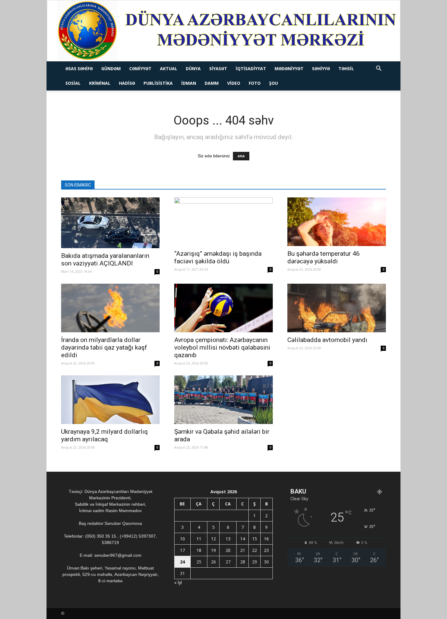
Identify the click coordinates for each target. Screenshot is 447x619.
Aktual (168, 68)
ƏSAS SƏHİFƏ (79, 68)
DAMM (212, 83)
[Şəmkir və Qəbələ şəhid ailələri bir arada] (223, 399)
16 (266, 539)
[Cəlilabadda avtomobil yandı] (336, 308)
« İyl (178, 582)
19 (213, 550)
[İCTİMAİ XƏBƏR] (223, 31)
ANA (241, 156)
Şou (273, 83)
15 (254, 539)
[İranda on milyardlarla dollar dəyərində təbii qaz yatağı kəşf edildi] (110, 308)
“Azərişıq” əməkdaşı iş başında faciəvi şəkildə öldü (218, 257)
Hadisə (127, 83)
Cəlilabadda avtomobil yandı (327, 340)
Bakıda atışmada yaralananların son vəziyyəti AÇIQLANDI (105, 259)
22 (254, 550)
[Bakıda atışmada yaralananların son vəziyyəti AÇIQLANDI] (110, 222)
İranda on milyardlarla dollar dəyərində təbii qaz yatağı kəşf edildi (104, 347)
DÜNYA (193, 68)
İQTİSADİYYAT (251, 68)
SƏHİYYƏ (321, 68)
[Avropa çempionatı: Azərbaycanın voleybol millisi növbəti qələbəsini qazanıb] (223, 308)
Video (233, 83)
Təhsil (346, 68)
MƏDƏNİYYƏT (289, 68)
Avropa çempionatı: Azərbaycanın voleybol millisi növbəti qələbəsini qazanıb (222, 347)
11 (198, 539)
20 (228, 550)
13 (228, 539)
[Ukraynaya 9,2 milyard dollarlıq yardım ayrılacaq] (110, 399)
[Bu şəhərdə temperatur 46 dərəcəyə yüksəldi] (336, 221)
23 (266, 550)
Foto (255, 83)
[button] (378, 69)
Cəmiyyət (140, 68)
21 (242, 550)
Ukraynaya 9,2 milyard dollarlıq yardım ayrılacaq (104, 435)
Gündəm (111, 68)
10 (182, 539)
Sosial (73, 83)
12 (213, 539)
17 (182, 550)
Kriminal (99, 83)
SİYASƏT (218, 68)
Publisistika (158, 83)
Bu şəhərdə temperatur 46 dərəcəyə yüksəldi (323, 257)
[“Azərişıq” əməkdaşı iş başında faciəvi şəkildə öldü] (223, 221)
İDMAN (188, 83)
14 (242, 539)
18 (198, 550)
